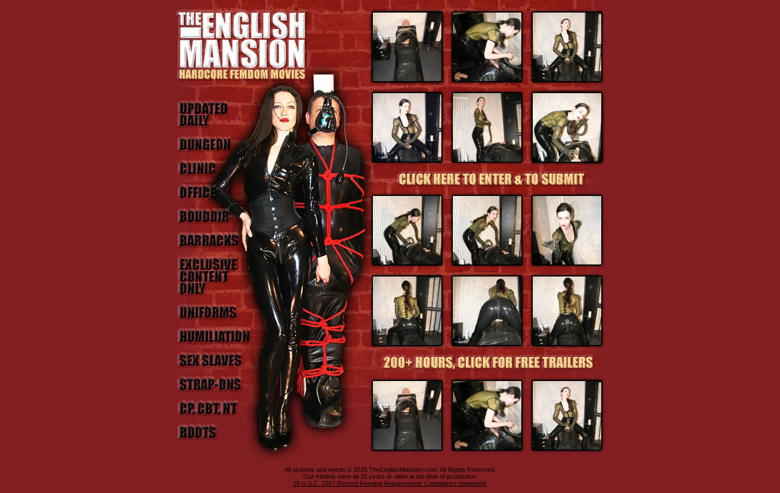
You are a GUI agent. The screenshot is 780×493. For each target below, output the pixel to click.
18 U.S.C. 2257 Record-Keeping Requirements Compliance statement (389, 483)
